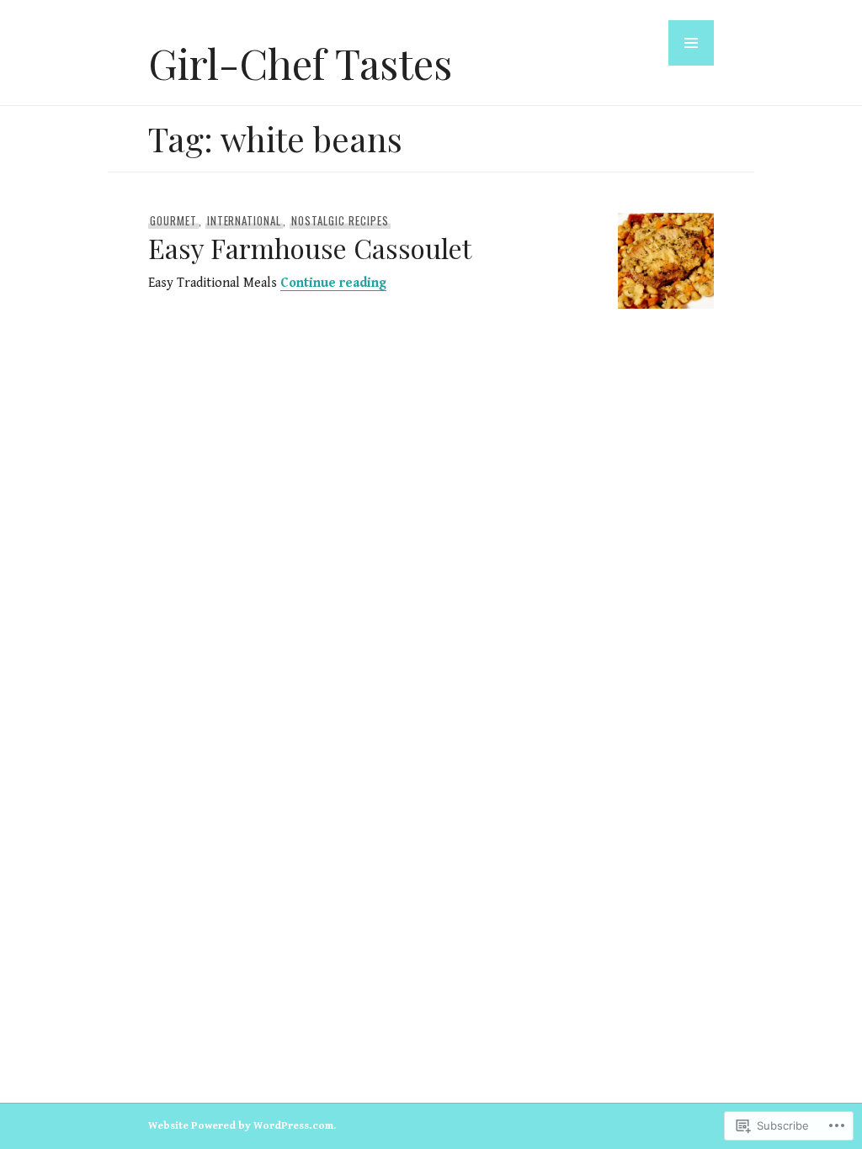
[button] (691, 43)
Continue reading (333, 283)
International (244, 220)
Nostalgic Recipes (340, 220)
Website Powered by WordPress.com (240, 1126)
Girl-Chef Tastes (300, 62)
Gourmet (173, 220)
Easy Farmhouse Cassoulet (309, 248)
